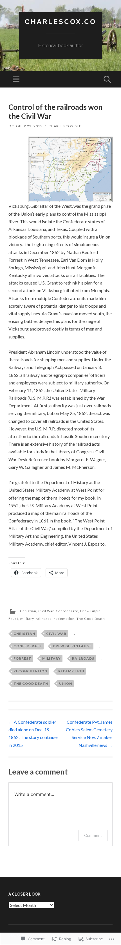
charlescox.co (60, 22)
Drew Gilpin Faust (72, 646)
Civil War (46, 611)
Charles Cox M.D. (65, 126)
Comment (93, 835)
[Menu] (16, 79)
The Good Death (91, 618)
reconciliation (30, 671)
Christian (28, 611)
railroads (44, 618)
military (27, 618)
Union (65, 683)
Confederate (67, 611)
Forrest (22, 658)
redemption (64, 618)
